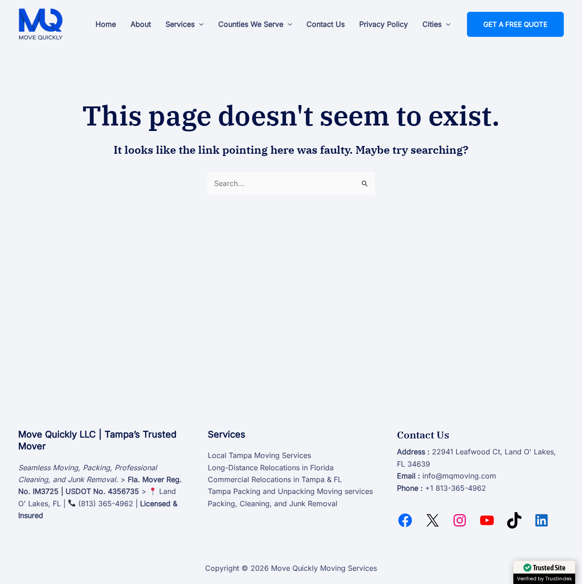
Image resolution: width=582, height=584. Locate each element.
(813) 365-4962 (105, 503)
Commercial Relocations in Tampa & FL (275, 479)
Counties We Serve (250, 24)
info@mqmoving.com (459, 475)
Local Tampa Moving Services (259, 455)
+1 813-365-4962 (455, 488)
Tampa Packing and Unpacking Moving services (290, 491)
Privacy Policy (383, 24)
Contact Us (325, 24)
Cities (432, 24)
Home (105, 24)
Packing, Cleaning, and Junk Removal (272, 503)
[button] (199, 24)
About (140, 24)
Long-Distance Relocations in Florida (271, 467)
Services (180, 24)
